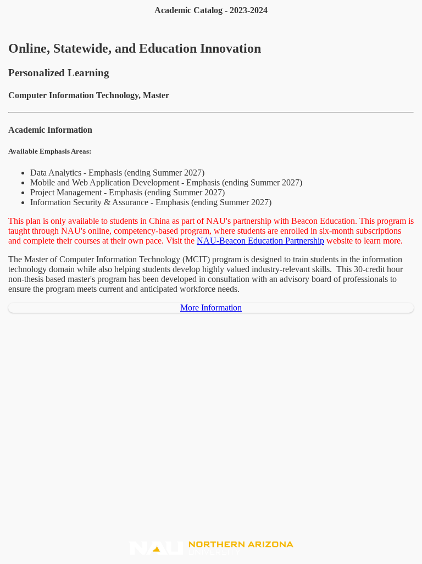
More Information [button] (211, 307)
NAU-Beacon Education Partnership (260, 240)
